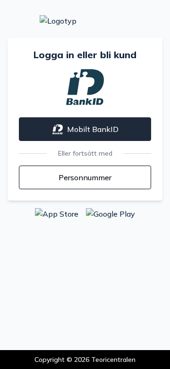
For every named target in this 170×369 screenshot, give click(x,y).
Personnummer (85, 177)
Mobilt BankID (93, 129)
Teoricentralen (113, 359)
